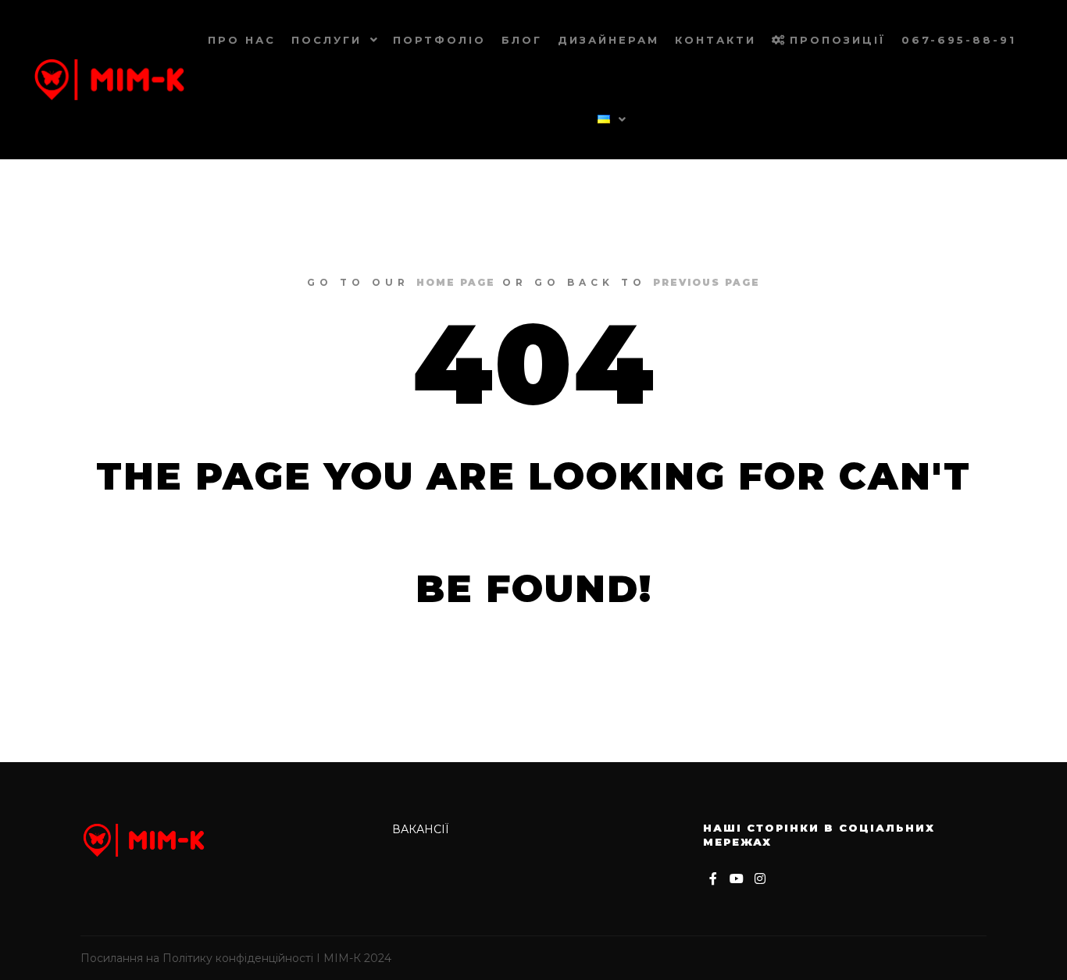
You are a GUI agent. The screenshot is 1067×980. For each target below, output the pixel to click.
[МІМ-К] (109, 80)
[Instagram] (760, 878)
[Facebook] (713, 878)
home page (455, 282)
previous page (706, 282)
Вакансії (420, 829)
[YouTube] (736, 878)
